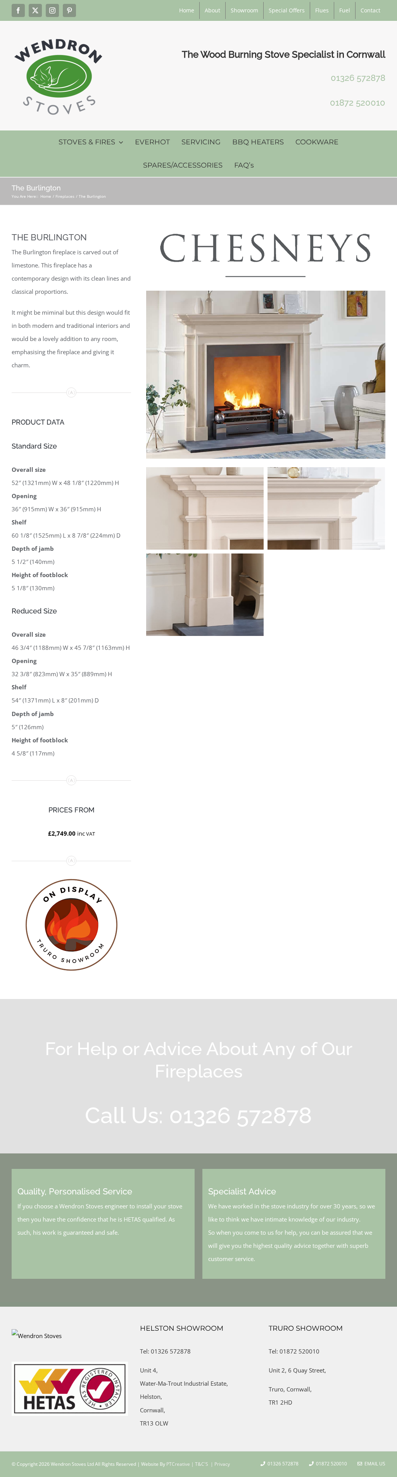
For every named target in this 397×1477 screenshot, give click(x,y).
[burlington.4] (326, 508)
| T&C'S (199, 1464)
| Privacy (219, 1464)
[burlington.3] (205, 508)
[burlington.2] (205, 594)
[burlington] (265, 293)
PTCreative (177, 1464)
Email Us (373, 1463)
